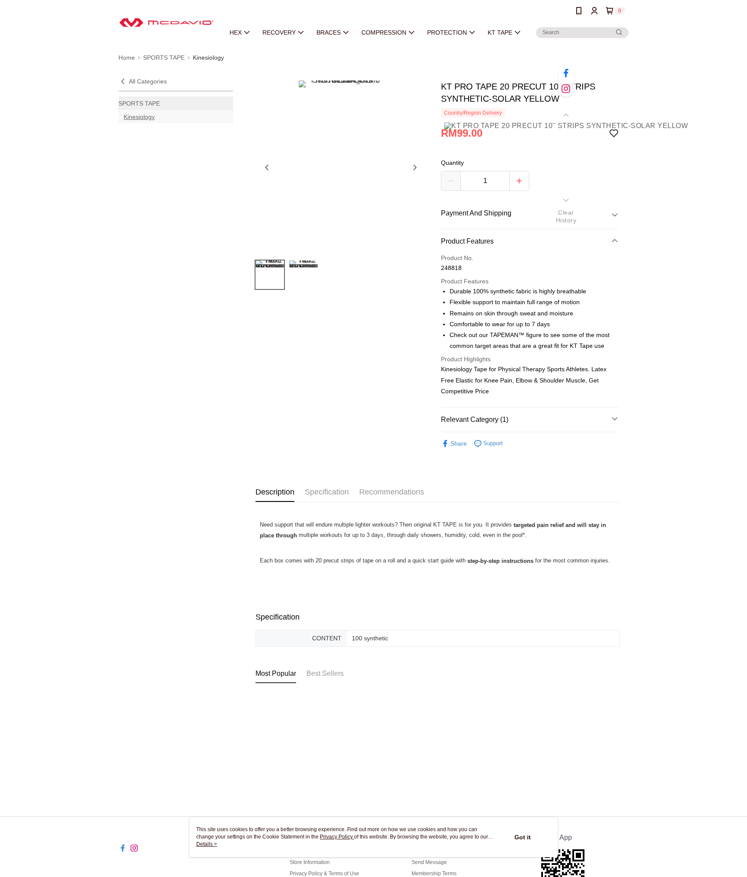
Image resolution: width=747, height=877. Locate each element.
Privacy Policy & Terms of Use (324, 874)
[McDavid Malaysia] (166, 23)
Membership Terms (434, 874)
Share (458, 443)
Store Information (310, 862)
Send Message (429, 862)
